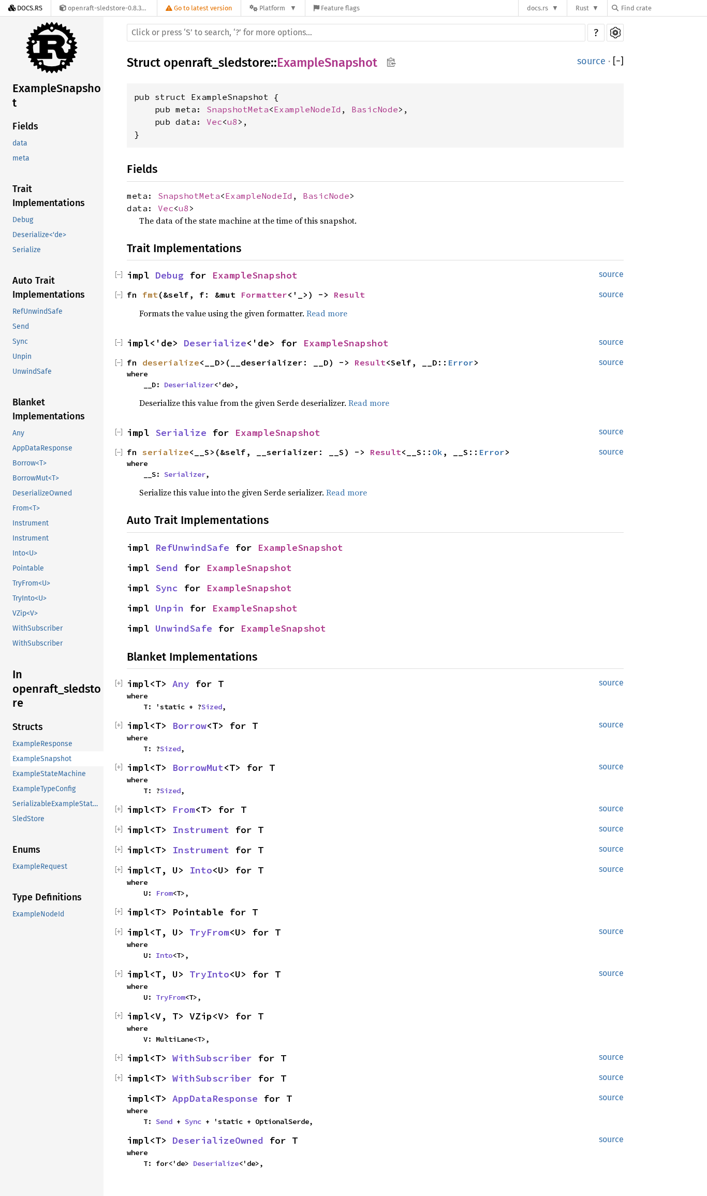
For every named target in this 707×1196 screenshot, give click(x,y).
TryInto (209, 974)
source (591, 61)
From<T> (26, 508)
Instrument (30, 523)
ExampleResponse (42, 743)
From (183, 809)
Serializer (184, 474)
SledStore (28, 818)
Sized (211, 706)
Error (461, 362)
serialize (165, 452)
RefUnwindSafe (37, 311)
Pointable (28, 568)
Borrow (189, 726)
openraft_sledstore (217, 62)
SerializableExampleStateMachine (58, 803)
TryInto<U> (29, 598)
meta (21, 158)
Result (349, 294)
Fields (25, 126)
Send (20, 326)
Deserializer (189, 384)
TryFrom (209, 932)
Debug (22, 219)
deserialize (170, 362)
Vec (214, 121)
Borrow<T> (29, 463)
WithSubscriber (37, 628)
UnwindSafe (32, 371)
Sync (20, 341)
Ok (437, 452)
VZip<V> (25, 613)
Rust (582, 8)
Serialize (26, 249)
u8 (232, 121)
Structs (27, 727)
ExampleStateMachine (49, 773)
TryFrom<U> (31, 583)
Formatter (264, 294)
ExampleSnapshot (56, 95)
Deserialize (215, 343)
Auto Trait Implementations (48, 287)
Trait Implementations (48, 196)
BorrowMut (198, 768)
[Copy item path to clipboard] (391, 63)
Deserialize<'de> (39, 234)
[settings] (615, 32)
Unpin (22, 356)
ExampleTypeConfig (44, 788)
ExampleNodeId (38, 914)
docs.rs (537, 8)
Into (200, 870)
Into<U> (24, 553)
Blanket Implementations (48, 409)
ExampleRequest (39, 866)
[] (618, 61)
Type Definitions (47, 897)
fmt (150, 294)
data (19, 143)
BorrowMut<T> (35, 478)
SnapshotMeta (238, 109)
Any (18, 433)
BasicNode (374, 109)
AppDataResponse (42, 448)
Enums (26, 849)
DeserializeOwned (42, 493)
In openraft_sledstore (56, 688)
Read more (326, 313)
